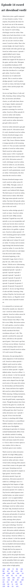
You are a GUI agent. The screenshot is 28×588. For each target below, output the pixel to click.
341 (8, 571)
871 (8, 582)
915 (12, 575)
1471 (17, 586)
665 (13, 579)
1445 (8, 577)
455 (3, 582)
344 (21, 571)
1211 (17, 571)
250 (12, 571)
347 (23, 577)
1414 (18, 573)
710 (22, 573)
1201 (13, 577)
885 (8, 586)
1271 (4, 579)
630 (8, 584)
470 (18, 579)
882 (17, 569)
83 (3, 575)
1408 (4, 573)
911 (13, 586)
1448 (22, 579)
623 (21, 584)
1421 (8, 579)
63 (12, 584)
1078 (4, 586)
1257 (17, 584)
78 (13, 569)
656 (13, 573)
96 (11, 582)
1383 (21, 569)
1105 (16, 582)
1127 (4, 577)
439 (20, 575)
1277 (18, 577)
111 (16, 575)
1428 (4, 569)
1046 (8, 569)
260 (21, 582)
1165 (7, 575)
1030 (8, 573)
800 (3, 571)
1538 (4, 584)
